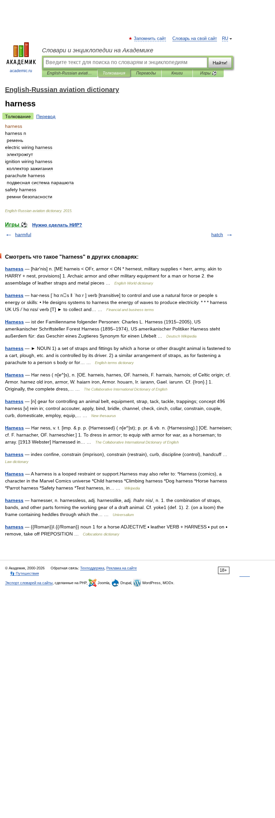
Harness (14, 321)
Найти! (220, 62)
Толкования (114, 73)
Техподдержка (92, 568)
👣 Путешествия (24, 573)
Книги (177, 73)
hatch (217, 234)
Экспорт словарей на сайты (29, 583)
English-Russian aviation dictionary (69, 73)
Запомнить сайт (150, 38)
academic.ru (21, 70)
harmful (23, 234)
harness (14, 268)
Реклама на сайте (121, 568)
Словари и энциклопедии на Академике (97, 50)
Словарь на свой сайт (194, 38)
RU (225, 38)
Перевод (45, 116)
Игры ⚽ (208, 73)
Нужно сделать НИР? (57, 224)
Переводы (146, 73)
